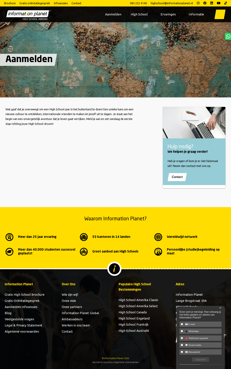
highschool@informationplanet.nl (172, 3)
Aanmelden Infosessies (21, 307)
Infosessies (61, 3)
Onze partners (72, 307)
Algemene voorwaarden (22, 331)
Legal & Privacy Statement (23, 325)
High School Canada (133, 312)
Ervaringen (168, 14)
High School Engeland (134, 318)
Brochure (10, 3)
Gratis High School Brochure (24, 294)
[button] (220, 14)
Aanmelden (113, 14)
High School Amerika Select (138, 306)
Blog (8, 313)
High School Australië (134, 330)
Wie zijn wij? (70, 294)
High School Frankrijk (133, 324)
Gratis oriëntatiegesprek (34, 3)
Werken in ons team (76, 325)
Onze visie (69, 300)
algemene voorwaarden (126, 362)
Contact (76, 3)
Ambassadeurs (72, 319)
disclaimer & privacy (102, 362)
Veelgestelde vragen (19, 319)
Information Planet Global (80, 313)
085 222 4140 (138, 3)
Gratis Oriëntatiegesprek (22, 300)
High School (139, 14)
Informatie (196, 14)
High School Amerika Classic (138, 300)
